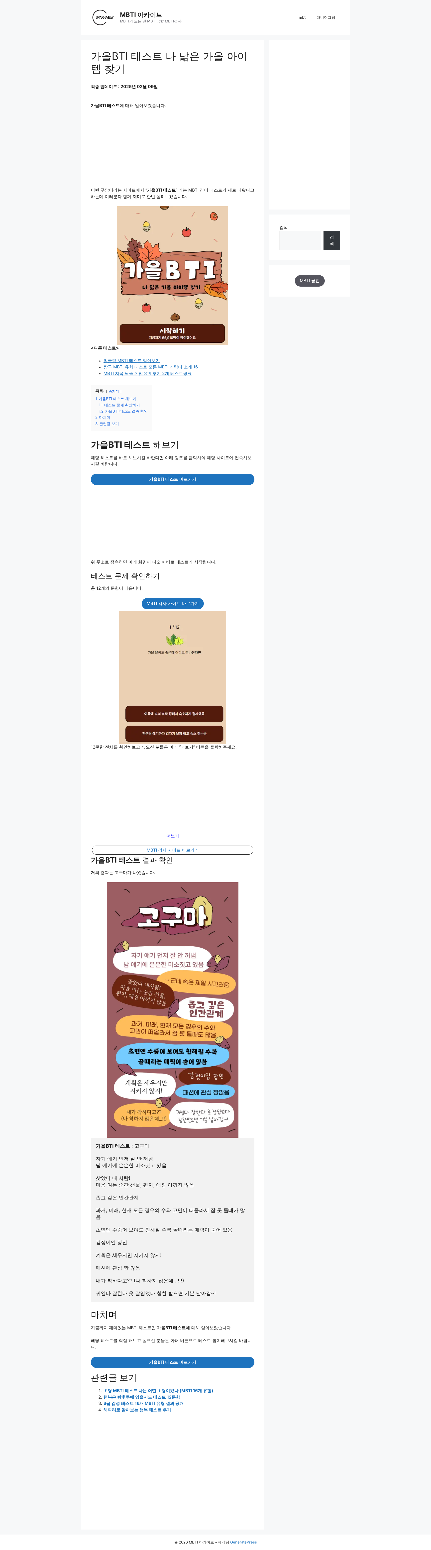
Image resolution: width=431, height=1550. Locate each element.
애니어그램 (326, 17)
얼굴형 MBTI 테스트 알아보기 (132, 360)
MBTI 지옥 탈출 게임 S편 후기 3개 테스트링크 (148, 373)
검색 (283, 227)
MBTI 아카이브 (141, 14)
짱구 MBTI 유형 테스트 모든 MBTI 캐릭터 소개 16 (151, 366)
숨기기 (113, 391)
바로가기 (172, 479)
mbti (303, 17)
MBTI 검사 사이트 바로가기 (173, 603)
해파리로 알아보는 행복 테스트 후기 (137, 1409)
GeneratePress (243, 1542)
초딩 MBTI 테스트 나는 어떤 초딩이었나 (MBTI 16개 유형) (158, 1390)
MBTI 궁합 (310, 280)
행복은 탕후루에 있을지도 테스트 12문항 (142, 1397)
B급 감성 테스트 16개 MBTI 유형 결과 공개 (144, 1403)
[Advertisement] (172, 150)
